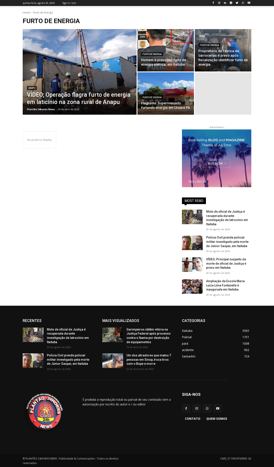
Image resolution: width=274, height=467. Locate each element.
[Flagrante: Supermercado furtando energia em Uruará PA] (165, 93)
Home (26, 12)
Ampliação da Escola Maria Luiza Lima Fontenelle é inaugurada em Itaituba (225, 285)
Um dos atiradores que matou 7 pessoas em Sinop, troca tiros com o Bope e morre (149, 359)
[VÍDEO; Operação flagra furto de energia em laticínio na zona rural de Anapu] (80, 72)
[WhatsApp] (242, 3)
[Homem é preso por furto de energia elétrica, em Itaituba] (165, 50)
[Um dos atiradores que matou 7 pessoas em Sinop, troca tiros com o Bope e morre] (112, 360)
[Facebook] (213, 3)
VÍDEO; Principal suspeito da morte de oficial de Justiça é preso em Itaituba (226, 263)
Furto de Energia (152, 54)
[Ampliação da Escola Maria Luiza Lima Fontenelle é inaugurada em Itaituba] (192, 286)
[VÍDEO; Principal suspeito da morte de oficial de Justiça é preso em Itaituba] (192, 264)
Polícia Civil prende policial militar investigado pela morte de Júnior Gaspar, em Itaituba (227, 242)
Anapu (31, 88)
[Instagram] (219, 3)
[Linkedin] (225, 3)
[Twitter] (237, 3)
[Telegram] (231, 3)
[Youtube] (248, 3)
